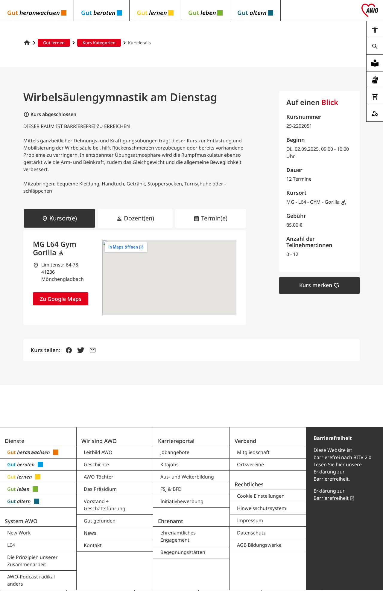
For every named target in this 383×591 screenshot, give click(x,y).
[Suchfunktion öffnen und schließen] (374, 46)
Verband (245, 440)
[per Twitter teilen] (80, 350)
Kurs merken (319, 285)
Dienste (14, 440)
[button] (37, 10)
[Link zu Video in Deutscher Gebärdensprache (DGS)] (374, 79)
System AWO (21, 521)
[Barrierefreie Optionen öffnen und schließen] (374, 29)
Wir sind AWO (99, 440)
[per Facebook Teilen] (68, 350)
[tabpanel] (134, 277)
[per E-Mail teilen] (92, 350)
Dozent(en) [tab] (135, 218)
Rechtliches (249, 484)
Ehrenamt (170, 521)
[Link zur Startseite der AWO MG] (27, 42)
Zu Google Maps (60, 298)
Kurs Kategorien (99, 42)
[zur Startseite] (369, 10)
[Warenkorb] (374, 96)
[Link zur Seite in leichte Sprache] (374, 63)
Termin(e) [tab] (210, 218)
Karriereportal (176, 440)
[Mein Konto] (374, 113)
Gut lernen (54, 42)
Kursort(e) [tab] (59, 218)
